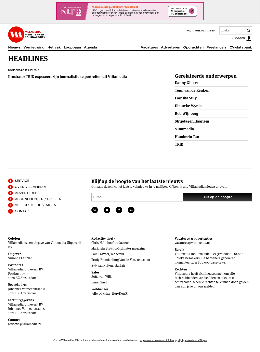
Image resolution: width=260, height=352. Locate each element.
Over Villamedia (30, 187)
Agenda (90, 47)
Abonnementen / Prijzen (38, 199)
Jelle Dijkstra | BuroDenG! (109, 293)
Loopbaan (72, 47)
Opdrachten (193, 47)
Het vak (54, 47)
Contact (23, 211)
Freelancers (216, 47)
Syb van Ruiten (102, 265)
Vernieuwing (33, 47)
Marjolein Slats (102, 248)
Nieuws (14, 47)
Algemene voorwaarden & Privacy (158, 340)
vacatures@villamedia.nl (192, 243)
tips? (110, 238)
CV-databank (241, 47)
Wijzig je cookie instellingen (192, 340)
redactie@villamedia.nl (24, 324)
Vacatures (149, 47)
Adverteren (170, 47)
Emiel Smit (99, 282)
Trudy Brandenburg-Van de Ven (113, 260)
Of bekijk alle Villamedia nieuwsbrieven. (198, 186)
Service (22, 181)
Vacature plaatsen (200, 30)
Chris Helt (98, 243)
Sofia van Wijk (101, 276)
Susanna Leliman (20, 258)
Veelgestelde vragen (35, 205)
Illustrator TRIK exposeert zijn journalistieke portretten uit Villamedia (67, 76)
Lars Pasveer (100, 254)
